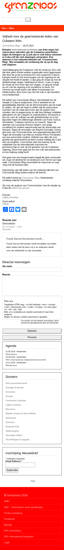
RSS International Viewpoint (18, 536)
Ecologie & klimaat (15, 387)
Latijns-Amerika (10, 197)
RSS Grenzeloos (12, 530)
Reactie (6, 274)
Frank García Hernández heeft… (25, 238)
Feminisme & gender (16, 400)
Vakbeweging (12, 431)
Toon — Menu (8, 28)
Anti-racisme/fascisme (16, 383)
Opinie (5, 203)
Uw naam (7, 266)
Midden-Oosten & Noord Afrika (21, 413)
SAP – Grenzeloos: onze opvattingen (23, 507)
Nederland (11, 418)
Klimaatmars (11, 354)
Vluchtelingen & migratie (17, 439)
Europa (9, 396)
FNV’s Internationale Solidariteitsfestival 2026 (26, 360)
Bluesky (8, 524)
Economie (10, 392)
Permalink (6, 229)
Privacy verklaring (13, 513)
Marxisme (10, 409)
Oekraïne (10, 422)
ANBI (6, 501)
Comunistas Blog (11, 45)
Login (7, 542)
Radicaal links (12, 426)
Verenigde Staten (14, 435)
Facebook (9, 519)
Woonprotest (11, 365)
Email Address (14, 461)
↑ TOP (32, 481)
